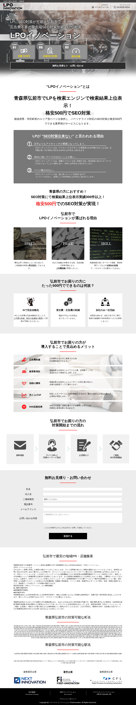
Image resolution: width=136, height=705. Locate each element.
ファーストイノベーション (104, 692)
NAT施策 (32, 692)
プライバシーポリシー (68, 699)
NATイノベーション (68, 692)
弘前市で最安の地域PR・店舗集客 (13, 1)
